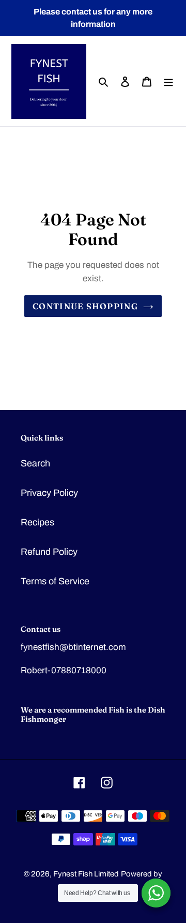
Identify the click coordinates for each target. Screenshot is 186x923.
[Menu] (168, 81)
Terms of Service (55, 581)
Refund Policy (49, 552)
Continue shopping (85, 306)
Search (35, 463)
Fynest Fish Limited (86, 874)
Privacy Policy (49, 493)
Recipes (37, 522)
